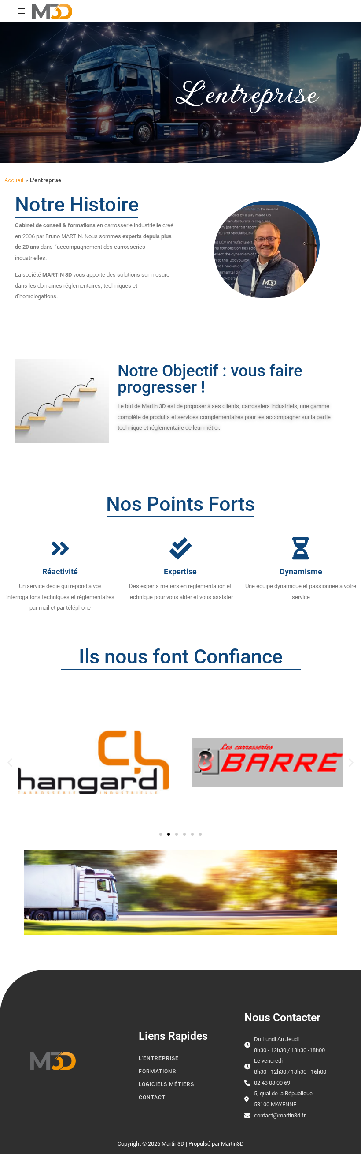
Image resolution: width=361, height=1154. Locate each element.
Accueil (13, 180)
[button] (9, 762)
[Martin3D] (52, 11)
